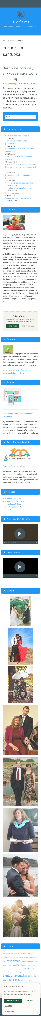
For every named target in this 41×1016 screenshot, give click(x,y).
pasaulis (5, 972)
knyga (22, 961)
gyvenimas (13, 961)
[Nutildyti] (6, 542)
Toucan (12, 492)
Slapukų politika (9, 1011)
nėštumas (14, 969)
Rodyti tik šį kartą (27, 326)
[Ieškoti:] (20, 117)
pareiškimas (28, 968)
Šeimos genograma (13, 193)
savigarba (32, 976)
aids (9, 953)
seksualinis (22, 980)
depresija (7, 957)
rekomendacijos (26, 972)
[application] (20, 534)
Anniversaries (11, 510)
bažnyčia (31, 953)
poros (13, 972)
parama (19, 969)
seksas (15, 979)
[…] (12, 107)
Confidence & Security (14, 504)
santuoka (9, 975)
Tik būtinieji (30, 1001)
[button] (20, 534)
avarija (23, 953)
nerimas (8, 969)
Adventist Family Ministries (14, 466)
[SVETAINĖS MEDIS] (20, 4)
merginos (24, 965)
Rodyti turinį (12, 326)
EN (31, 1011)
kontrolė (26, 961)
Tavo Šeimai (20, 22)
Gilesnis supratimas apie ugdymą (19, 183)
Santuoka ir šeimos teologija (17, 136)
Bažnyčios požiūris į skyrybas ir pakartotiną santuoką (20, 73)
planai (9, 972)
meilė (19, 965)
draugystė (15, 957)
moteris (30, 965)
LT (27, 1011)
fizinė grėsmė (32, 957)
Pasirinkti (8, 1005)
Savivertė (7, 980)
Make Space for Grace (14, 501)
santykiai (21, 975)
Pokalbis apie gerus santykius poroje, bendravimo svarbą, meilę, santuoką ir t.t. (20, 167)
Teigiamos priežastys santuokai (18, 198)
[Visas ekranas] (36, 542)
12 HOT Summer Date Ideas (16, 507)
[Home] (4, 40)
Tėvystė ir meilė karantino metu (18, 188)
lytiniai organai (12, 965)
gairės (4, 961)
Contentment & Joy (13, 498)
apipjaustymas (16, 953)
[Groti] (4, 542)
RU (36, 1011)
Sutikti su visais (13, 1001)
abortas (5, 953)
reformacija (18, 972)
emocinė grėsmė (23, 957)
